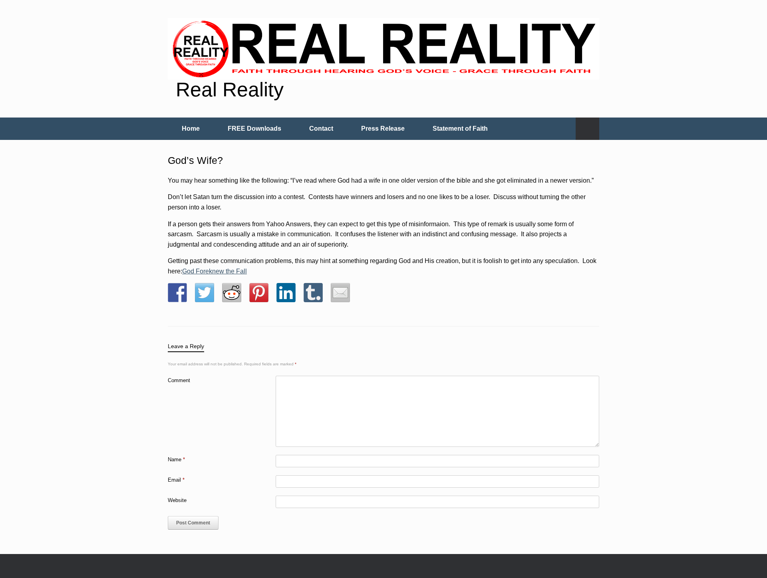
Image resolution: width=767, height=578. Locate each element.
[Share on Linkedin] (286, 292)
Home (191, 128)
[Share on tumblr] (313, 292)
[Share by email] (340, 292)
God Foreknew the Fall (214, 271)
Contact (321, 128)
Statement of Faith (460, 128)
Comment (179, 380)
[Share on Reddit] (231, 292)
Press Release (383, 128)
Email (176, 480)
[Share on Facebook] (177, 292)
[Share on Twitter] (204, 292)
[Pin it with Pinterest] (258, 292)
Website (177, 500)
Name (176, 459)
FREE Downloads (254, 128)
